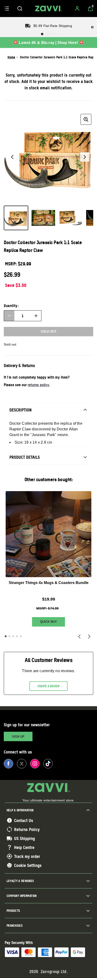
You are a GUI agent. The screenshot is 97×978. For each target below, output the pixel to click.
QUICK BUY (48, 621)
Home (11, 57)
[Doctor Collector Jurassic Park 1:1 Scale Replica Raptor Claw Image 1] (16, 218)
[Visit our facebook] (8, 763)
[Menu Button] (6, 8)
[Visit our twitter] (21, 763)
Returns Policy (27, 829)
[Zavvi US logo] (48, 8)
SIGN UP (18, 736)
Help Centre (24, 847)
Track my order (27, 856)
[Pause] (92, 27)
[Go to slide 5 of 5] (21, 636)
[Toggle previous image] (12, 157)
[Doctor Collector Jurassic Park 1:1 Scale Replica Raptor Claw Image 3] (70, 218)
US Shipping (24, 838)
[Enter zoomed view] (86, 119)
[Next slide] (89, 636)
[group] (48, 157)
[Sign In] (77, 8)
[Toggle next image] (84, 157)
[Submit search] (20, 8)
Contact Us (23, 820)
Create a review (48, 686)
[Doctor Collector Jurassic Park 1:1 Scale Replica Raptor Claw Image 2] (43, 218)
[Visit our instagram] (35, 763)
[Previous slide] (79, 636)
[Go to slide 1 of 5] (6, 636)
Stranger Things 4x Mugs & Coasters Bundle (49, 583)
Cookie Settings (28, 865)
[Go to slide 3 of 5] (13, 636)
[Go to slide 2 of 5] (9, 636)
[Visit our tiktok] (48, 763)
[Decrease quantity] (9, 316)
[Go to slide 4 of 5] (17, 636)
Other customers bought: (48, 479)
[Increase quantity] (36, 316)
